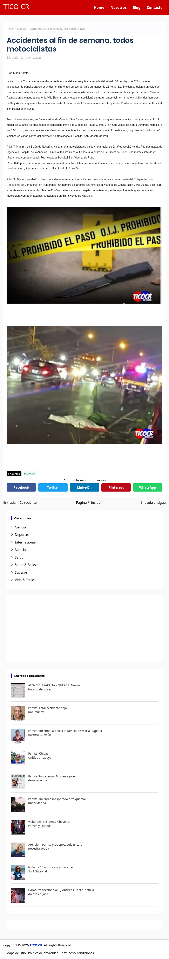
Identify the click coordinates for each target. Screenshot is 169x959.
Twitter (53, 487)
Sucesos (22, 29)
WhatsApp (147, 487)
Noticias (21, 549)
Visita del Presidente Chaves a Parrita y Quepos (49, 824)
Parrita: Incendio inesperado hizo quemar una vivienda (57, 801)
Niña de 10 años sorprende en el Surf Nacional (51, 869)
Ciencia (20, 527)
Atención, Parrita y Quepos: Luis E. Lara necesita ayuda (55, 847)
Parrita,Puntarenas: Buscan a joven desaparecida (52, 778)
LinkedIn (84, 487)
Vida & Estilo (24, 580)
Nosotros (118, 7)
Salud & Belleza (27, 564)
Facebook (21, 487)
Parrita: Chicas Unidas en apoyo (39, 755)
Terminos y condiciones (77, 953)
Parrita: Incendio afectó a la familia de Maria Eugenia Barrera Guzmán (65, 733)
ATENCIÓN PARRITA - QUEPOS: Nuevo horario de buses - (54, 687)
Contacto (155, 7)
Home (99, 7)
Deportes (22, 534)
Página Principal (88, 502)
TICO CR (16, 6)
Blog (137, 7)
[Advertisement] (84, 628)
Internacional (25, 542)
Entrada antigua (153, 502)
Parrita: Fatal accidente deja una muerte (47, 710)
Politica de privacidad (43, 953)
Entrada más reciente (20, 502)
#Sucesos (29, 474)
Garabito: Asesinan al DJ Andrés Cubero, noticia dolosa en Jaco (61, 892)
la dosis (13, 57)
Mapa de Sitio (16, 953)
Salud (19, 557)
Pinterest (116, 487)
